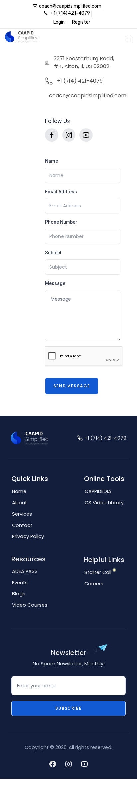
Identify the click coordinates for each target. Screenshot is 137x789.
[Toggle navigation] (128, 39)
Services (22, 514)
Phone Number (61, 222)
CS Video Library (104, 502)
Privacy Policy (28, 536)
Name (51, 161)
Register (81, 22)
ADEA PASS (25, 571)
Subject (53, 252)
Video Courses (29, 605)
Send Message (71, 386)
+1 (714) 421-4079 (69, 13)
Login (59, 22)
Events (20, 582)
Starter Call (97, 572)
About (19, 502)
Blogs (18, 594)
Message (55, 283)
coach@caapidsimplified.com (70, 6)
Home (19, 491)
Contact (22, 525)
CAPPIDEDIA (98, 491)
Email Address (61, 191)
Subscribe (68, 708)
